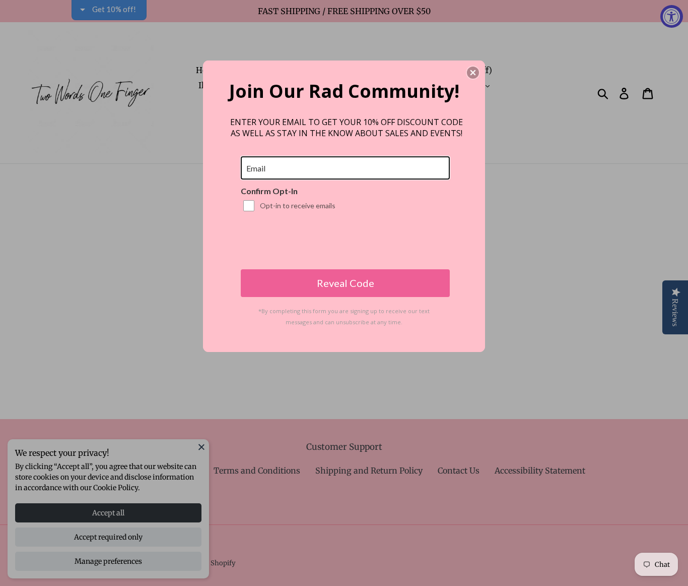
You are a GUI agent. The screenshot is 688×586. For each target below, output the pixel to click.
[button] (473, 73)
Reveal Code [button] (345, 283)
